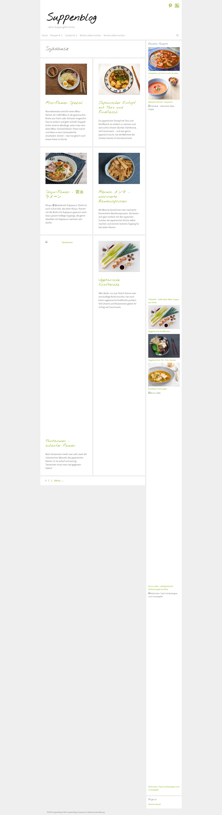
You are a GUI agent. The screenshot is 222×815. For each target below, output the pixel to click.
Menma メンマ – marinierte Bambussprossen (114, 197)
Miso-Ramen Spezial (64, 103)
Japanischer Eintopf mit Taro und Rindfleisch (117, 107)
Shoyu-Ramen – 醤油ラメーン (64, 194)
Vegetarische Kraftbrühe (109, 282)
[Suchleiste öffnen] (178, 35)
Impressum (82, 812)
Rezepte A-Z (56, 35)
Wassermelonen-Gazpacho (160, 102)
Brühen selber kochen (90, 35)
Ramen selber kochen (114, 35)
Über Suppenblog (70, 812)
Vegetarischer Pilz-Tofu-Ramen (162, 360)
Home (45, 35)
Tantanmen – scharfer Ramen (60, 443)
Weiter (59, 480)
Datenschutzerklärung (96, 812)
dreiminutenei (154, 804)
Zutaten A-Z (71, 35)
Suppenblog (71, 18)
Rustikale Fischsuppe (157, 389)
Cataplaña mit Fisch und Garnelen (163, 73)
